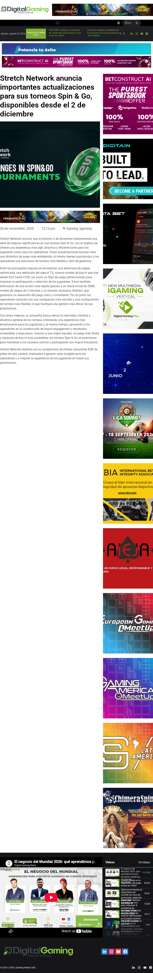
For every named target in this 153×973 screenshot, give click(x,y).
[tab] (127, 873)
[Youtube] (142, 34)
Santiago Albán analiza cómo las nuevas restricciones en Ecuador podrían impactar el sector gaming (131, 917)
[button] (57, 23)
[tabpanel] (51, 897)
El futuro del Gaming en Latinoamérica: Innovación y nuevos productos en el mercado (131, 936)
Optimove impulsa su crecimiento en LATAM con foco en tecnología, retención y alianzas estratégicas (131, 896)
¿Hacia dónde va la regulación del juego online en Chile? (131, 883)
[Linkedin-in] (131, 34)
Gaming (72, 228)
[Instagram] (137, 34)
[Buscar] (137, 23)
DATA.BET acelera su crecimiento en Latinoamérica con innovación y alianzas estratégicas (132, 926)
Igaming (85, 228)
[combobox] (127, 23)
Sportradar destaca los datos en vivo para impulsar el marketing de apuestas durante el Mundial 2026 (131, 907)
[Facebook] (147, 34)
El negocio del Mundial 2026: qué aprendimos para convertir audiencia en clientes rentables (130, 876)
